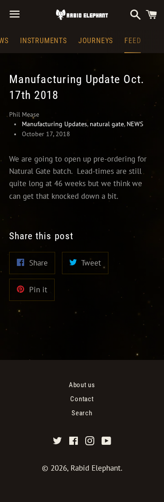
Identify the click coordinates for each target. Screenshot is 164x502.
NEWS (135, 124)
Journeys (95, 40)
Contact (81, 399)
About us (82, 385)
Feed (132, 40)
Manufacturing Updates (54, 124)
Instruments (43, 40)
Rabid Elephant (96, 468)
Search (82, 413)
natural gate (107, 124)
